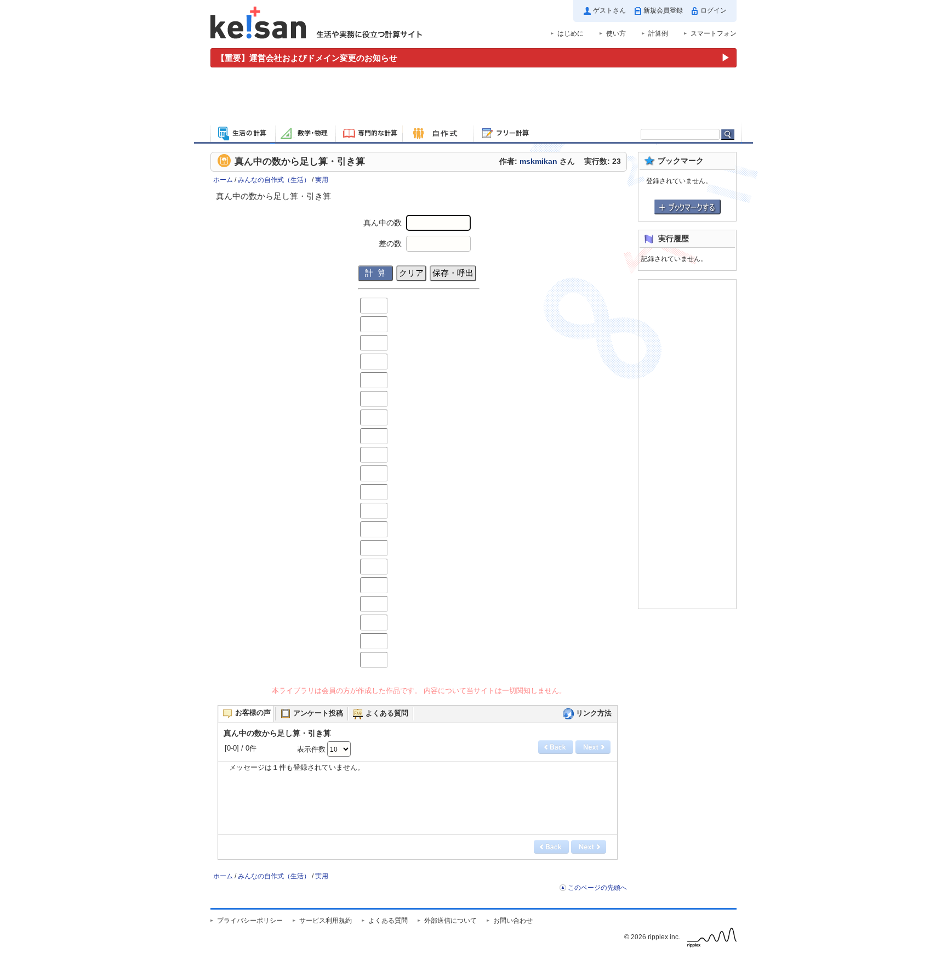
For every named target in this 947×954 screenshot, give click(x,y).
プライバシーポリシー (250, 920)
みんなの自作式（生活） (274, 180)
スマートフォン (714, 33)
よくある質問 (388, 920)
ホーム (223, 180)
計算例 (658, 33)
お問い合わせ (513, 920)
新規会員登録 (663, 10)
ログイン (713, 10)
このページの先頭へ (597, 887)
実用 (321, 180)
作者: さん (537, 161)
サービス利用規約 (325, 920)
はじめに (570, 33)
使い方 (616, 33)
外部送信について (450, 920)
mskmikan (538, 161)
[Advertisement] (473, 97)
